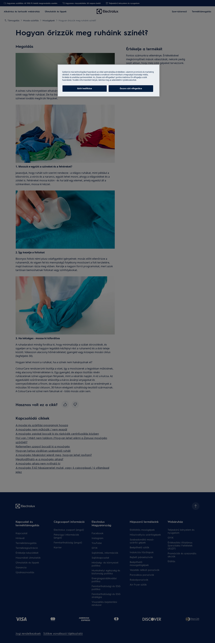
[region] (108, 80)
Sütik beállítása (84, 88)
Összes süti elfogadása (131, 88)
